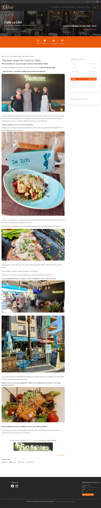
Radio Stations (81, 7)
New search (61, 455)
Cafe (23, 25)
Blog (88, 7)
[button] (98, 1)
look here (49, 275)
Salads (18, 25)
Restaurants (31, 25)
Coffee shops (9, 25)
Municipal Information (68, 7)
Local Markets (55, 7)
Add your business (90, 1)
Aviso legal (58, 501)
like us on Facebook (32, 440)
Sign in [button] (96, 7)
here (29, 222)
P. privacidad (71, 501)
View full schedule (89, 29)
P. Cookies (64, 501)
